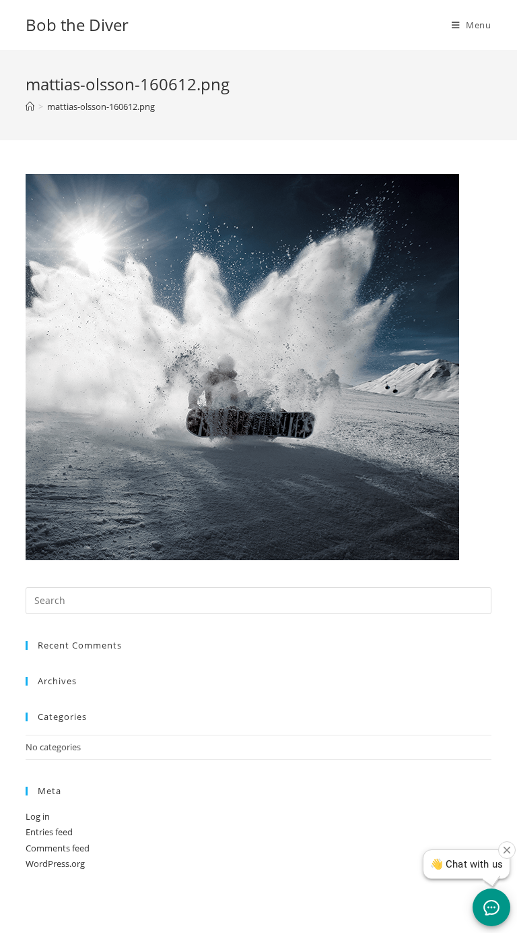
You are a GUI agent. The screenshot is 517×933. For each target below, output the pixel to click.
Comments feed (58, 848)
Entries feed (49, 832)
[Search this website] (258, 599)
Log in (38, 816)
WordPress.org (55, 863)
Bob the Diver (77, 24)
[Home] (30, 106)
